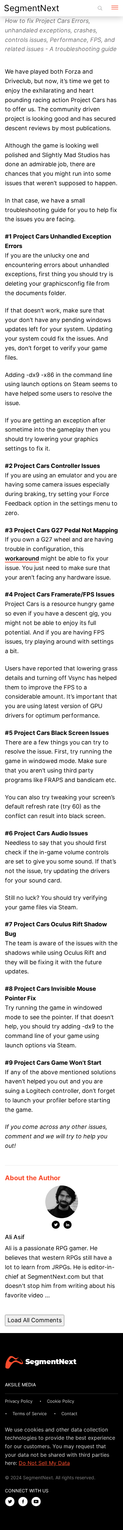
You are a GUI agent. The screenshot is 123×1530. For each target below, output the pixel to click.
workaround (22, 558)
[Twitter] (56, 1226)
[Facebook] (24, 1502)
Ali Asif (15, 1237)
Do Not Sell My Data (44, 1463)
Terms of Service (29, 1413)
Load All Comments (35, 1320)
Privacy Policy (18, 1401)
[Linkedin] (67, 1226)
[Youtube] (37, 1502)
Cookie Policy (60, 1401)
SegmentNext (31, 8)
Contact (69, 1413)
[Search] (100, 8)
